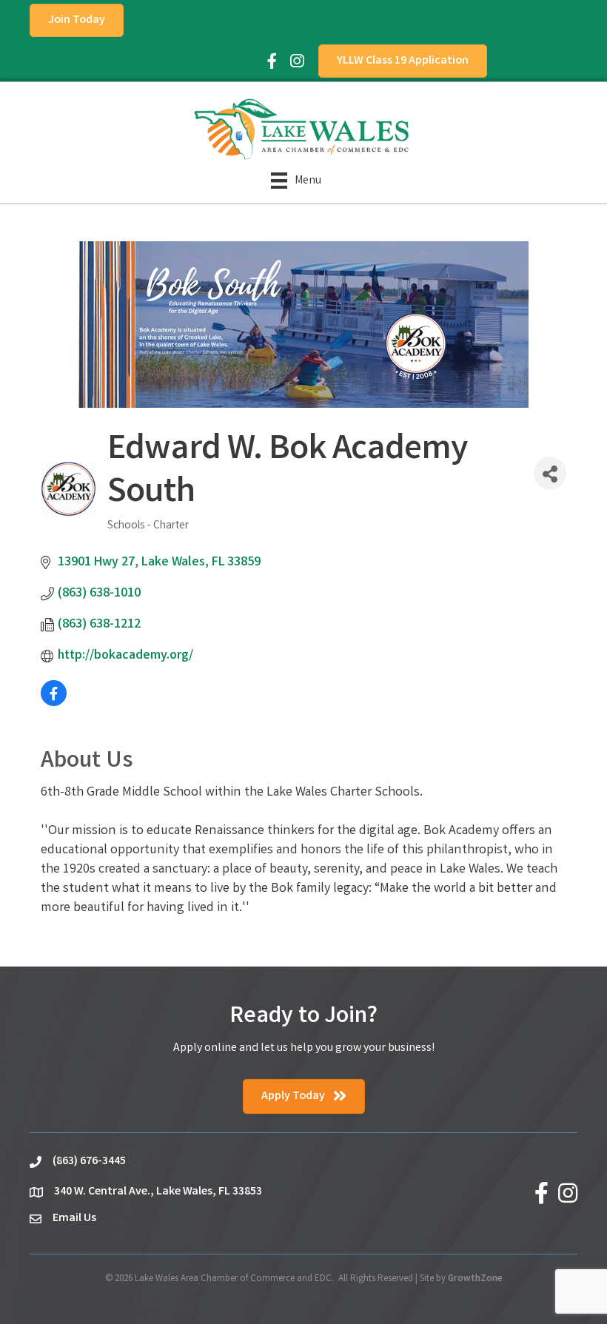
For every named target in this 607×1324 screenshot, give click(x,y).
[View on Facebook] (54, 703)
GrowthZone (475, 1279)
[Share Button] (550, 473)
